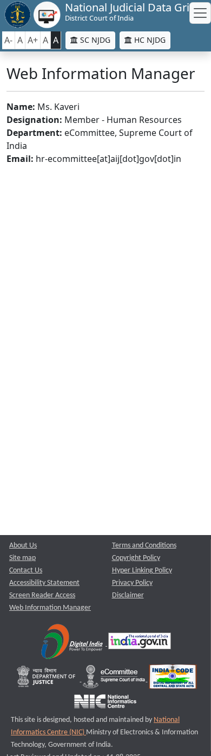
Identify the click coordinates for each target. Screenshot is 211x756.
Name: (20, 107)
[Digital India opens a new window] (72, 643)
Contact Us (25, 570)
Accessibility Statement (44, 582)
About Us (23, 545)
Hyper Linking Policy (142, 570)
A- (8, 40)
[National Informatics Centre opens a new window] (105, 703)
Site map (22, 558)
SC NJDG (94, 40)
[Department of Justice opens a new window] (47, 679)
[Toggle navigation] (200, 13)
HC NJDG (149, 40)
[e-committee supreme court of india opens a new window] (115, 679)
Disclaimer (128, 595)
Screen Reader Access (42, 595)
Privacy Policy (132, 582)
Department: (34, 133)
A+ (33, 40)
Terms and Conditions (144, 545)
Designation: (34, 120)
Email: (20, 159)
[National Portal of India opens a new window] (139, 643)
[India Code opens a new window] (173, 679)
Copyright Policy (136, 558)
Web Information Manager (50, 607)
